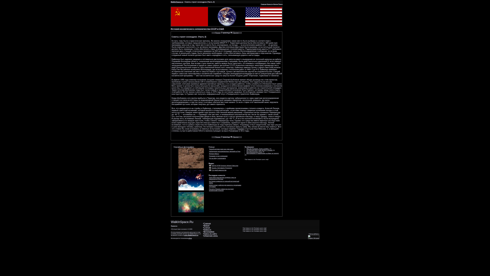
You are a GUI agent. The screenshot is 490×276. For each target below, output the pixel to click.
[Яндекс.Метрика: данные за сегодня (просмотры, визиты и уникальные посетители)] (313, 237)
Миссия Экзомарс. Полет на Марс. (258, 149)
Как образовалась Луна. (254, 152)
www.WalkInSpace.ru (191, 235)
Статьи (207, 228)
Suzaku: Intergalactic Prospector (222, 168)
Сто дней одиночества (219, 170)
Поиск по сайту (210, 234)
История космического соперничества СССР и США (197, 29)
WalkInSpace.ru (177, 2)
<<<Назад (216, 33)
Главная (263, 4)
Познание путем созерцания (218, 156)
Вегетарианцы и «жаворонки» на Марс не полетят (263, 153)
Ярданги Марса (214, 153)
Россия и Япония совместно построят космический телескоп (221, 189)
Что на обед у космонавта (217, 158)
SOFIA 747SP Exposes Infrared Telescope (225, 165)
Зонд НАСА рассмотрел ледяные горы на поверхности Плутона (222, 178)
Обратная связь (211, 236)
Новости (270, 4)
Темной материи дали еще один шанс (221, 149)
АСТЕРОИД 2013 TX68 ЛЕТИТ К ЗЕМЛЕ (260, 150)
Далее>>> (237, 33)
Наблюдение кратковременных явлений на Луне (224, 151)
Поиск (280, 4)
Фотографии (209, 232)
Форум (275, 4)
